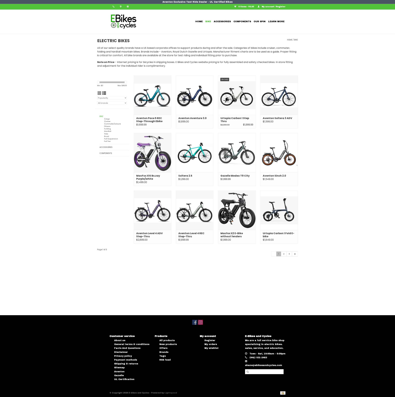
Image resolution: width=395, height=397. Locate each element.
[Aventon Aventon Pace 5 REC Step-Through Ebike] (152, 95)
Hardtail (107, 131)
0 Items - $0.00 (246, 7)
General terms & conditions (131, 344)
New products (168, 344)
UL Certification (124, 379)
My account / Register (273, 7)
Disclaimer (121, 352)
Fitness (107, 126)
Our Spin (260, 21)
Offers (163, 348)
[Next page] (295, 253)
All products (167, 340)
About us (119, 340)
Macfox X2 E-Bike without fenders (231, 235)
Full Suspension (111, 139)
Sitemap (119, 367)
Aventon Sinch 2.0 (274, 175)
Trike (106, 134)
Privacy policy (123, 356)
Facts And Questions (127, 348)
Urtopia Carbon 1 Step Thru (234, 120)
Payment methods (125, 360)
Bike (208, 21)
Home (199, 21)
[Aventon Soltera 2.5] (194, 152)
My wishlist (211, 348)
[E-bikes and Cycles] (134, 21)
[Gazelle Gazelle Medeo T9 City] (237, 152)
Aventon (119, 371)
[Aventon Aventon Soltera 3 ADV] (279, 95)
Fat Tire (107, 141)
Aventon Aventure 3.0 (192, 118)
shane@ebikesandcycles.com (263, 365)
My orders (210, 344)
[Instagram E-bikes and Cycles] (200, 322)
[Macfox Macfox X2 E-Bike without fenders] (237, 210)
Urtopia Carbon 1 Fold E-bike (278, 235)
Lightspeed (170, 393)
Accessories (222, 21)
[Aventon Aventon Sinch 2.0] (279, 152)
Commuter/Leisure (112, 124)
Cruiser (107, 121)
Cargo (107, 119)
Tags (162, 356)
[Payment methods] (282, 393)
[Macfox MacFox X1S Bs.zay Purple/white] (152, 152)
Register (209, 340)
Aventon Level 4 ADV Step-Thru (149, 235)
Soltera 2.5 (185, 175)
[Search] (247, 371)
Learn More (276, 21)
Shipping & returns (126, 364)
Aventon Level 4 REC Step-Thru (191, 235)
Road (106, 136)
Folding (107, 129)
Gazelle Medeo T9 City (235, 175)
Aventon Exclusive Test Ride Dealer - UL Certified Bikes (197, 2)
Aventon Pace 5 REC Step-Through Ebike (149, 120)
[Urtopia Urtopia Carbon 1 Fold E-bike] (279, 210)
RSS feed (165, 360)
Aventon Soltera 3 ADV (277, 118)
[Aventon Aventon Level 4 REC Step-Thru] (194, 210)
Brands (163, 352)
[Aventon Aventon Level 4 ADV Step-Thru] (152, 210)
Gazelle (119, 375)
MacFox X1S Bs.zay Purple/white (148, 177)
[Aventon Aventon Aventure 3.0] (194, 95)
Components (242, 21)
